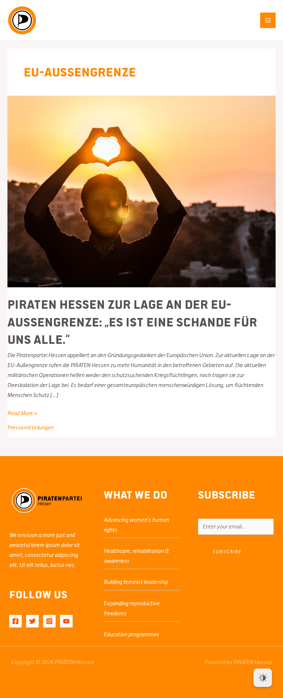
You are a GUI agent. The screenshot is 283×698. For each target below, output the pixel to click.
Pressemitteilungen (30, 427)
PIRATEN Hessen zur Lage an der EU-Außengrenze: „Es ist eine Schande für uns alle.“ (132, 321)
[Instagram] (49, 621)
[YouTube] (66, 621)
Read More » (22, 414)
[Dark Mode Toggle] (263, 677)
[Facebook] (15, 621)
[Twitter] (32, 621)
